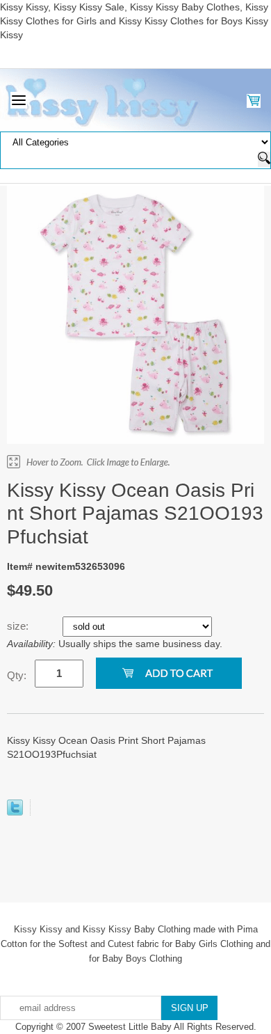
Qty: (16, 675)
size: (19, 626)
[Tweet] (15, 812)
